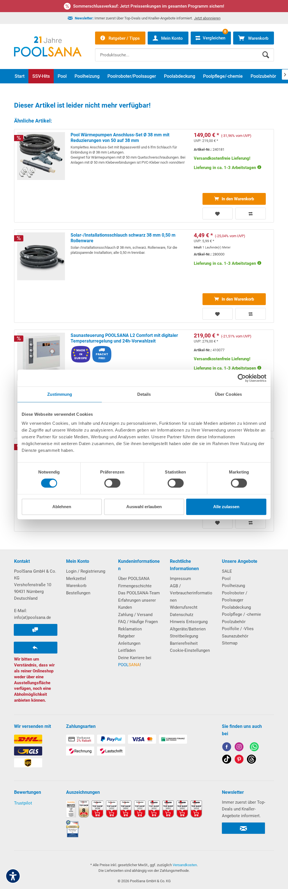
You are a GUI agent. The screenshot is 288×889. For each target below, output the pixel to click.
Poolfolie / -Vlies (238, 628)
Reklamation (130, 629)
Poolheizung (233, 585)
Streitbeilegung (184, 636)
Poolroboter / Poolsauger (234, 596)
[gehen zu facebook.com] (226, 748)
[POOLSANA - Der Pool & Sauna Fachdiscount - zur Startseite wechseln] (48, 46)
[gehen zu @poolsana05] (226, 760)
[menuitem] (184, 50)
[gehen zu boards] (239, 760)
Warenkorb (76, 585)
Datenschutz (181, 614)
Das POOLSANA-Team (139, 592)
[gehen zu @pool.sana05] (251, 760)
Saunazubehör (235, 636)
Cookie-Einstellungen (190, 650)
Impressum (180, 578)
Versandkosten (185, 865)
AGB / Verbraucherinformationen (191, 593)
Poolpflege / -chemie (241, 614)
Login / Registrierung (85, 571)
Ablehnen (61, 506)
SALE (227, 571)
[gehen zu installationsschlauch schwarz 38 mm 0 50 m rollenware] (144, 276)
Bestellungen (78, 592)
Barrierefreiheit (184, 643)
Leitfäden (127, 650)
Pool (226, 578)
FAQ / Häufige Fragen (138, 621)
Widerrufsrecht (183, 607)
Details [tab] (144, 394)
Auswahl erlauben (144, 506)
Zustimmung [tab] (59, 394)
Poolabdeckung (236, 607)
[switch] (112, 483)
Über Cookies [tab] (228, 394)
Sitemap (229, 643)
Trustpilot (23, 803)
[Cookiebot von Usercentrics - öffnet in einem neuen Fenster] (241, 378)
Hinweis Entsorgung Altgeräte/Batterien (189, 625)
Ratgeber (126, 636)
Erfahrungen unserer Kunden (137, 604)
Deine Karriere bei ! (134, 661)
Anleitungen (129, 643)
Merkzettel (76, 578)
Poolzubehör (234, 621)
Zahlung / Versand (135, 614)
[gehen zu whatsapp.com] (254, 748)
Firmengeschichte (135, 585)
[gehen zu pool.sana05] (239, 748)
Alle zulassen (226, 506)
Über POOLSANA (134, 578)
